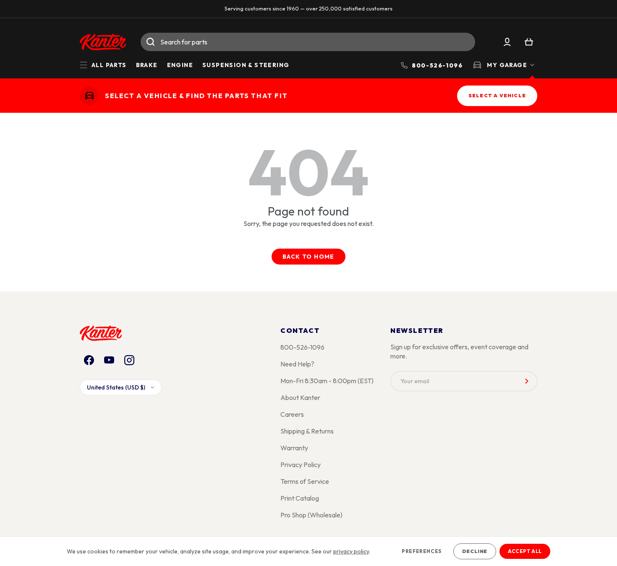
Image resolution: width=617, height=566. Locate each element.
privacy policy (351, 551)
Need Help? (297, 364)
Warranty (294, 448)
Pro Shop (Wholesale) (311, 515)
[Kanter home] (89, 95)
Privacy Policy (300, 464)
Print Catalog (299, 498)
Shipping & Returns (307, 431)
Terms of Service (304, 481)
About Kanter (300, 397)
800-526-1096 (302, 347)
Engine (180, 65)
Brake (147, 65)
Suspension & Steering (245, 65)
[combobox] (308, 42)
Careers (292, 414)
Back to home (308, 256)
